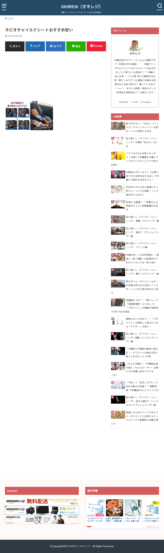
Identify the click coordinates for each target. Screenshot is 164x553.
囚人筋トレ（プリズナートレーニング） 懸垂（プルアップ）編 (142, 219)
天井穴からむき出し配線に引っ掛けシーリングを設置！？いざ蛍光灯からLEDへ (142, 191)
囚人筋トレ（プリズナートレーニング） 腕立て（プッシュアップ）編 (142, 232)
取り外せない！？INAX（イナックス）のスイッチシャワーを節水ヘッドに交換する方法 (142, 127)
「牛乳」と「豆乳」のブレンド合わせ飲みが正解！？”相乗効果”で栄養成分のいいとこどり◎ (142, 386)
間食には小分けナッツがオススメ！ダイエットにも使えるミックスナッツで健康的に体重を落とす (134, 418)
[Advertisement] (55, 75)
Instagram (147, 102)
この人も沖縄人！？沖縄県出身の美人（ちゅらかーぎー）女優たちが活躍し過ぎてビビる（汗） (134, 369)
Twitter (135, 102)
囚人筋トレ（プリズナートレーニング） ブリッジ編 (142, 245)
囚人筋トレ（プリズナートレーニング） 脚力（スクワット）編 (142, 272)
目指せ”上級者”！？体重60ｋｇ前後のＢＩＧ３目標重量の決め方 (142, 206)
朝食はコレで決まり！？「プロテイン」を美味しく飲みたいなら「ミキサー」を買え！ (142, 323)
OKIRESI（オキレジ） (82, 6)
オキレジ (135, 53)
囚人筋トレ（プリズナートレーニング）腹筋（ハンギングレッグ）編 (142, 338)
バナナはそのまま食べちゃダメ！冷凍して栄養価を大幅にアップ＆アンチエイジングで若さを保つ (134, 159)
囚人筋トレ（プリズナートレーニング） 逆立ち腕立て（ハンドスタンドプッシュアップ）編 (142, 401)
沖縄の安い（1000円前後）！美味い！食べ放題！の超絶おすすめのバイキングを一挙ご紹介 (142, 259)
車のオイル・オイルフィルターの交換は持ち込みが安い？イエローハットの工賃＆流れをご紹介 (134, 287)
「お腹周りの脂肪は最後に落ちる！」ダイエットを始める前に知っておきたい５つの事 (142, 353)
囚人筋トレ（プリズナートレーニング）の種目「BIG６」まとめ (142, 142)
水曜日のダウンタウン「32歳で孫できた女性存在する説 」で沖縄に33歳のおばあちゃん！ (142, 176)
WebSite (125, 102)
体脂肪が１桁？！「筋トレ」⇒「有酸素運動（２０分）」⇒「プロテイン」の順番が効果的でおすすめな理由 (134, 306)
